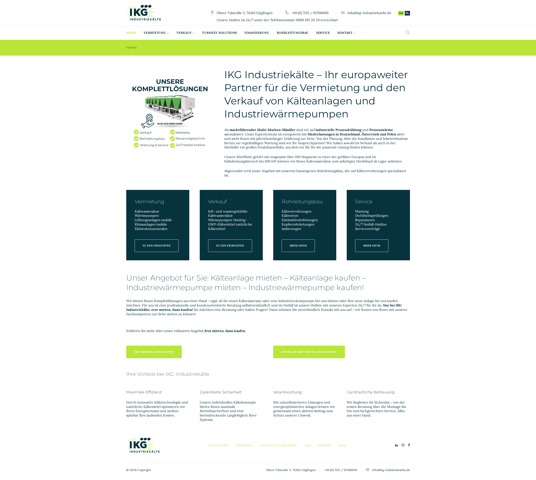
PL (407, 13)
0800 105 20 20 (308, 20)
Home (131, 33)
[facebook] (409, 445)
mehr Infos (298, 245)
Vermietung (155, 33)
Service (323, 33)
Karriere (324, 445)
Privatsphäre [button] (219, 445)
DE (401, 13)
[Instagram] (403, 445)
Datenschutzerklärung (278, 445)
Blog (342, 445)
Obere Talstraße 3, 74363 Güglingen (245, 13)
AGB (307, 445)
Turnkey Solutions (219, 33)
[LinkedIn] (396, 445)
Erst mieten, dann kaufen (154, 351)
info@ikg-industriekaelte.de (369, 13)
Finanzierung (257, 33)
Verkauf (184, 33)
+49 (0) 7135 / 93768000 (310, 13)
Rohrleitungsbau (293, 33)
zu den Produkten (157, 245)
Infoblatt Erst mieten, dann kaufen (309, 351)
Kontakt (345, 33)
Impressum (244, 445)
